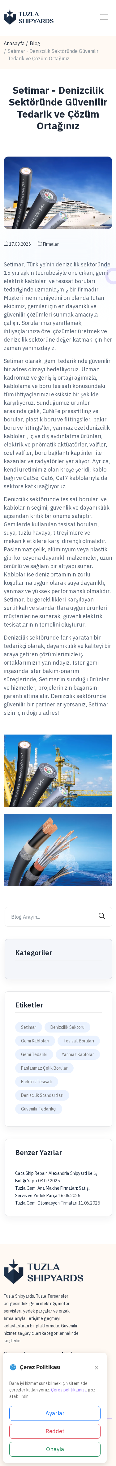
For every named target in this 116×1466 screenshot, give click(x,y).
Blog (35, 43)
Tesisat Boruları (78, 1041)
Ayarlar (55, 1413)
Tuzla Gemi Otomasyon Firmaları (46, 1203)
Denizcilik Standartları (42, 1095)
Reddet (54, 1431)
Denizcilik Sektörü (67, 1027)
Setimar (28, 1027)
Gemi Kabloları (35, 1041)
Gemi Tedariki (34, 1054)
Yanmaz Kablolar (78, 1054)
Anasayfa (14, 43)
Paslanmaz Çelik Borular (44, 1068)
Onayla (55, 1449)
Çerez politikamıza (69, 1390)
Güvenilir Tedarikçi (38, 1109)
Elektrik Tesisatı (36, 1081)
